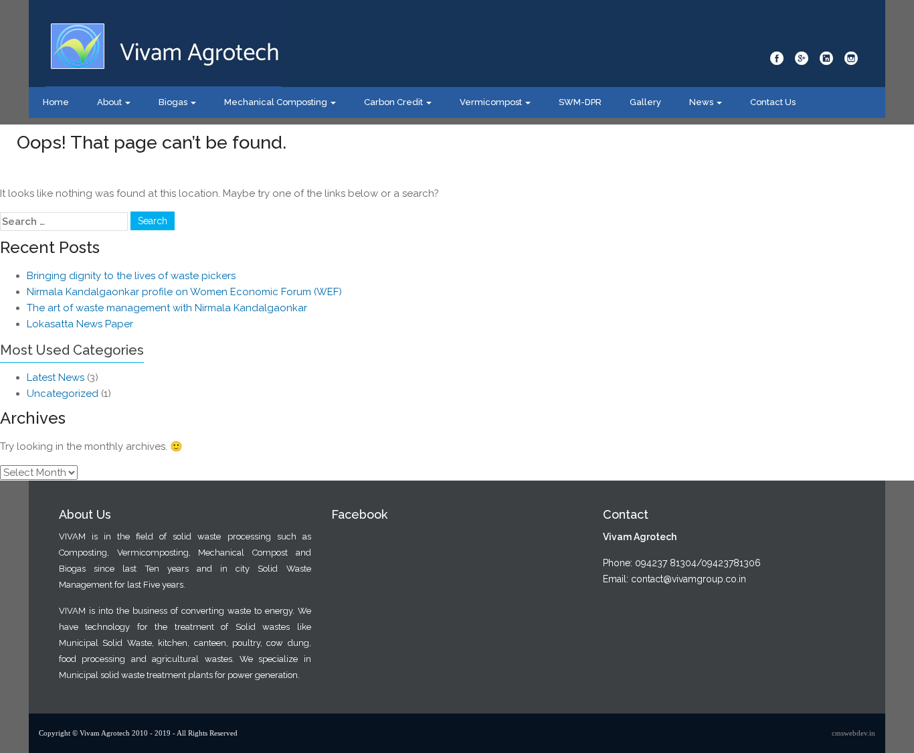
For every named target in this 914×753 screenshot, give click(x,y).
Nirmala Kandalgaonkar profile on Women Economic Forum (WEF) (184, 292)
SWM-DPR (580, 102)
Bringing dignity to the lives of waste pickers (131, 276)
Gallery (645, 102)
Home (56, 102)
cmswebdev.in (853, 733)
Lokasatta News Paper (80, 324)
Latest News (55, 377)
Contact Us (773, 102)
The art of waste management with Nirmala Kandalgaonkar (167, 308)
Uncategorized (62, 394)
